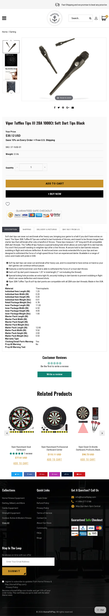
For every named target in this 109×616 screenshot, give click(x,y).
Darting (13, 32)
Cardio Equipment (10, 508)
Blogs (39, 538)
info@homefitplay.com (86, 497)
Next (102, 433)
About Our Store (44, 523)
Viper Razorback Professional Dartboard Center (54, 448)
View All (5, 523)
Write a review (54, 374)
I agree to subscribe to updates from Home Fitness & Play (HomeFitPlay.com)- (28, 584)
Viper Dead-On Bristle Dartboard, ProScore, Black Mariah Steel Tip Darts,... (88, 448)
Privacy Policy (43, 508)
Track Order (42, 498)
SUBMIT (14, 571)
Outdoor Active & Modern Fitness (17, 518)
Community (42, 528)
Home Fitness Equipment (13, 498)
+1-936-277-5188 (83, 501)
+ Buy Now (54, 193)
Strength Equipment (11, 513)
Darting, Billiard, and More (13, 503)
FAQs (39, 533)
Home (5, 32)
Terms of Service (44, 513)
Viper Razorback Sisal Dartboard (21, 448)
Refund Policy (43, 503)
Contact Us (42, 518)
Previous (7, 433)
